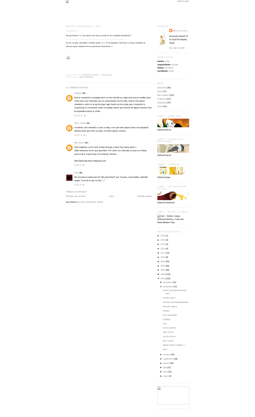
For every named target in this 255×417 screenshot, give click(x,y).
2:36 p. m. (79, 165)
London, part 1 (169, 298)
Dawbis (166, 311)
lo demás (161, 99)
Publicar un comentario (76, 192)
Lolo (165, 323)
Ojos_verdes (80, 123)
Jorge (80, 35)
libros (159, 91)
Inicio (111, 196)
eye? (165, 349)
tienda (160, 106)
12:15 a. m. (80, 115)
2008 (163, 266)
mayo (166, 376)
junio (165, 372)
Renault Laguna (170, 306)
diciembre (167, 282)
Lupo (76, 172)
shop (167, 61)
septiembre (168, 359)
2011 (163, 253)
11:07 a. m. (80, 135)
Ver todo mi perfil (176, 48)
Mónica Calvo (180, 31)
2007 (163, 270)
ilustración (162, 87)
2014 (163, 240)
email (171, 71)
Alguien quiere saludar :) (174, 345)
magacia (78, 93)
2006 (163, 274)
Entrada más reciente (75, 196)
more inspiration (170, 315)
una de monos (169, 336)
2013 (163, 244)
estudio (175, 64)
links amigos (86, 77)
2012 (163, 248)
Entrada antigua (145, 196)
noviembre (168, 286)
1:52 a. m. (79, 185)
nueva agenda (169, 328)
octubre (167, 354)
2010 (163, 257)
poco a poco (168, 341)
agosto (166, 363)
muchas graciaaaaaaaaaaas (176, 302)
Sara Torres (168, 332)
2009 (163, 261)
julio (165, 367)
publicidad (161, 102)
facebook (169, 68)
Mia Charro (79, 142)
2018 (163, 236)
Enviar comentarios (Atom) (91, 202)
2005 (163, 278)
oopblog (166, 319)
